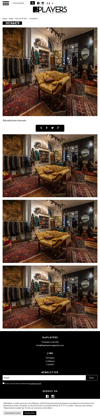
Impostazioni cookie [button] (12, 413)
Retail (11, 19)
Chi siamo (50, 357)
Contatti (50, 364)
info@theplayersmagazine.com (50, 345)
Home (5, 19)
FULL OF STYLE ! (21, 19)
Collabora (50, 361)
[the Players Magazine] (50, 10)
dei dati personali (35, 383)
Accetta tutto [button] (30, 413)
